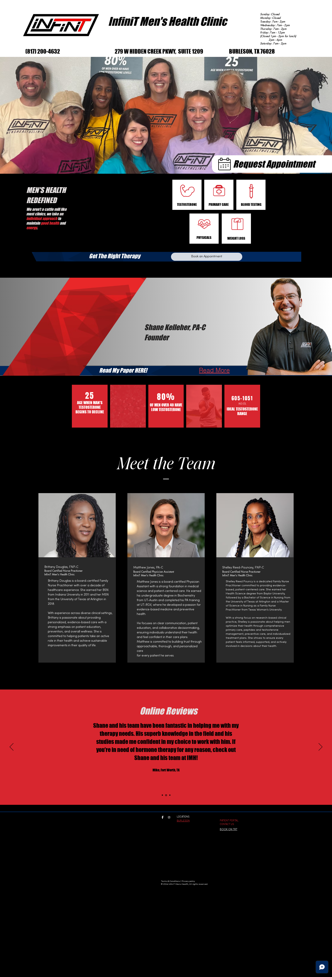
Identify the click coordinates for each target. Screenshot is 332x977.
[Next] (320, 747)
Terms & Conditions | (171, 881)
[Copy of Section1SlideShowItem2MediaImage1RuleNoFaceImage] (169, 795)
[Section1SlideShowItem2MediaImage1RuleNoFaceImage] (166, 795)
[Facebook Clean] (162, 817)
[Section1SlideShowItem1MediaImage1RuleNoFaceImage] (162, 795)
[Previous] (11, 747)
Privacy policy (188, 881)
